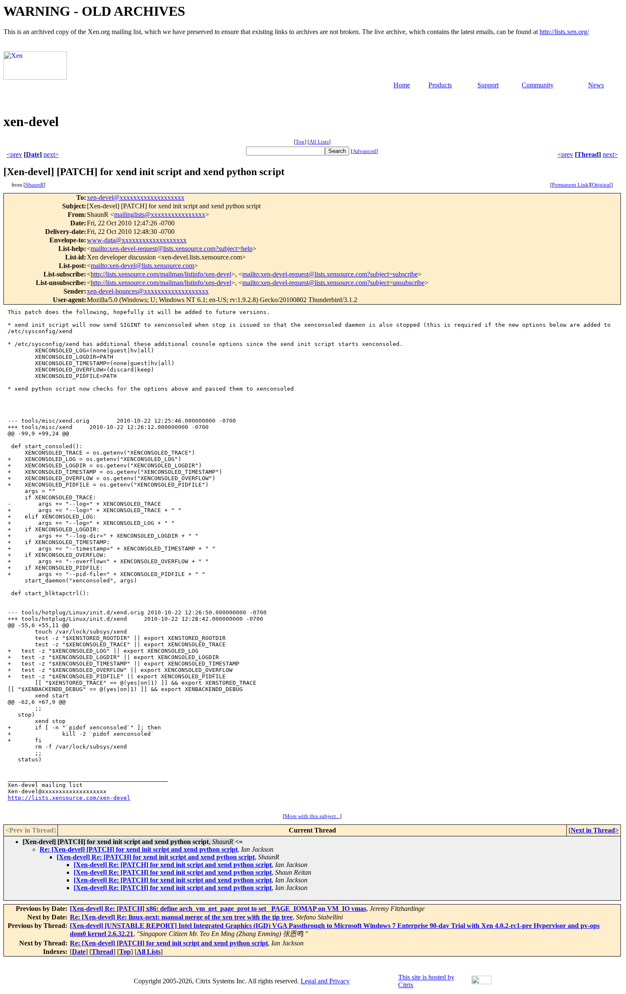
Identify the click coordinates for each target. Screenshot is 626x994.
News (596, 85)
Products (440, 85)
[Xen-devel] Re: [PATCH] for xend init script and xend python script (156, 857)
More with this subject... (312, 816)
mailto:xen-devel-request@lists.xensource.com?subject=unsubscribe (333, 282)
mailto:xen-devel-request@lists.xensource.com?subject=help (172, 248)
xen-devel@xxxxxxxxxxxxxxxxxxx (135, 197)
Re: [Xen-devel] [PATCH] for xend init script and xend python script (139, 849)
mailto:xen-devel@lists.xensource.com (142, 265)
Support (488, 85)
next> (51, 154)
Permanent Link (570, 185)
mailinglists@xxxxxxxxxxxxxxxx (159, 214)
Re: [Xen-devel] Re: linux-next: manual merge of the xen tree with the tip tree (181, 917)
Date (33, 154)
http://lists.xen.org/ (564, 31)
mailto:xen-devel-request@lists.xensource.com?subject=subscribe (330, 274)
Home (401, 85)
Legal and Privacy (325, 981)
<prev (14, 154)
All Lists (319, 141)
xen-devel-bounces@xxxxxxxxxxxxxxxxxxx (148, 291)
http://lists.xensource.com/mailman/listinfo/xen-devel (161, 274)
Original (601, 185)
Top (300, 141)
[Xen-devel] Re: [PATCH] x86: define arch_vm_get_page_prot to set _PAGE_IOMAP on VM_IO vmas (218, 908)
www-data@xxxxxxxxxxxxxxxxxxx (137, 240)
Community (538, 85)
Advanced (364, 151)
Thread (588, 154)
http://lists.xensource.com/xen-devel (69, 798)
